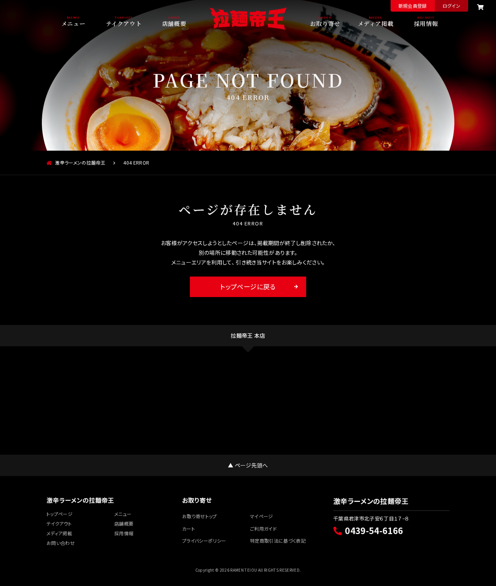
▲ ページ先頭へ (248, 465)
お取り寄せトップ (199, 516)
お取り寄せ (325, 22)
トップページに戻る (248, 286)
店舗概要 (174, 22)
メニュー (73, 22)
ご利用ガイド (263, 528)
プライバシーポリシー (204, 540)
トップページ (59, 513)
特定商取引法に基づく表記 (278, 540)
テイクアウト (124, 22)
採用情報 (426, 22)
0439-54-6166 (374, 530)
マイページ (261, 516)
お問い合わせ (60, 543)
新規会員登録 (412, 5)
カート (188, 528)
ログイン (451, 5)
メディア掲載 (376, 22)
